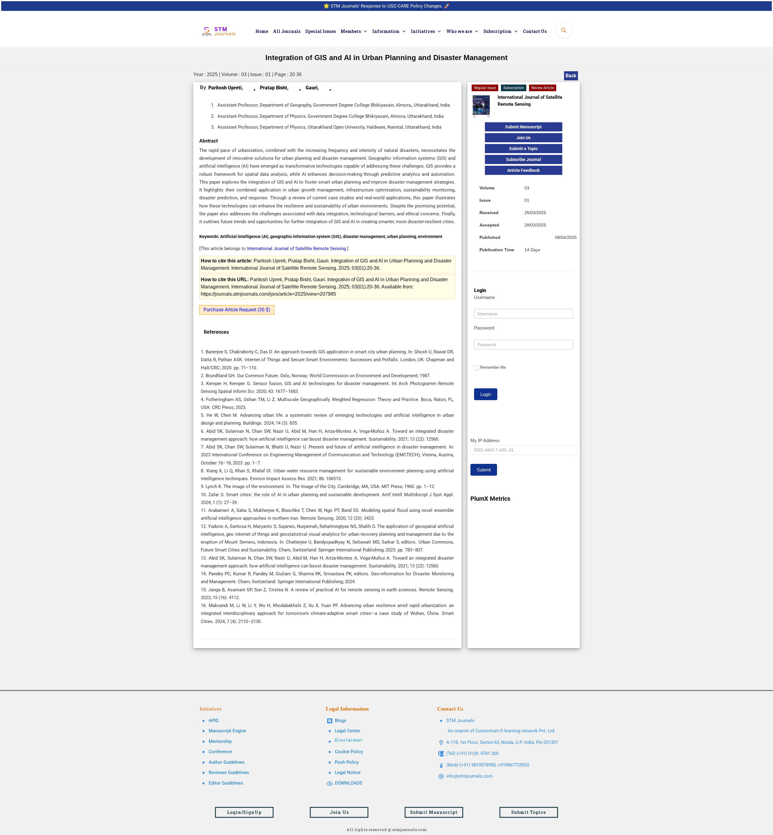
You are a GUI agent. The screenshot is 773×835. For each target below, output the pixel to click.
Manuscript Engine (227, 731)
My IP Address (485, 440)
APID (214, 720)
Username (484, 297)
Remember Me (493, 367)
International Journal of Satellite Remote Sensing (297, 248)
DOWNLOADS (348, 783)
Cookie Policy (349, 751)
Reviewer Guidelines (229, 772)
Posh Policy (347, 762)
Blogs (340, 720)
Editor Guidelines (226, 783)
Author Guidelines (227, 762)
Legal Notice (348, 772)
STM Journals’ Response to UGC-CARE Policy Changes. (387, 6)
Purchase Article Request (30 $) (237, 310)
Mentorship (220, 741)
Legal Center (347, 731)
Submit (484, 469)
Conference (220, 751)
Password (484, 327)
